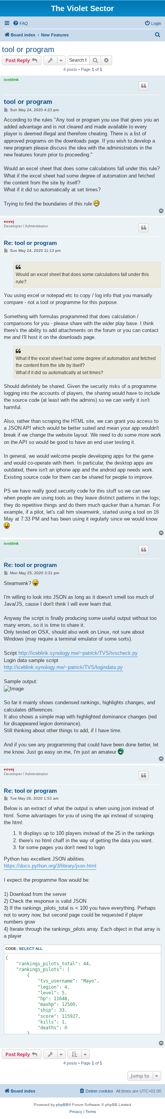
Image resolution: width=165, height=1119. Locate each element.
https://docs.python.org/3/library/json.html (50, 866)
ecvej (9, 221)
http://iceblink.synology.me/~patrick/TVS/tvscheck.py (78, 653)
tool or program (28, 49)
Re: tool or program (30, 243)
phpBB (62, 1105)
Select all (31, 948)
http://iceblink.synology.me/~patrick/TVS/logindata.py (63, 667)
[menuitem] (20, 23)
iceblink (11, 79)
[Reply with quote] (143, 85)
